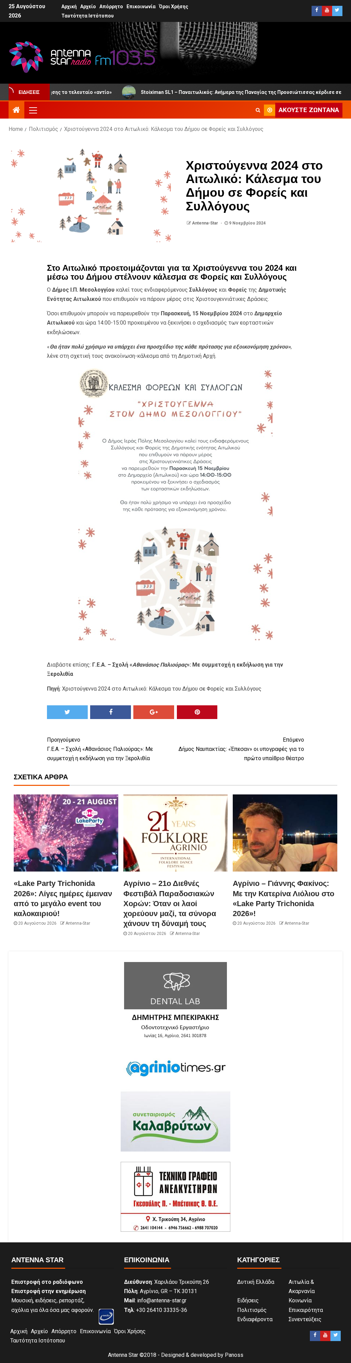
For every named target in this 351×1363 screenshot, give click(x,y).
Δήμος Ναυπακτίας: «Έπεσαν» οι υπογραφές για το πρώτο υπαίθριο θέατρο (241, 749)
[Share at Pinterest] (197, 712)
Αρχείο (88, 6)
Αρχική (69, 6)
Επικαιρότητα (306, 1310)
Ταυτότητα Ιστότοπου (87, 16)
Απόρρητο (111, 6)
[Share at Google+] (153, 712)
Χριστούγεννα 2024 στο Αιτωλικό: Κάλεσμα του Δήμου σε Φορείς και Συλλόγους (162, 688)
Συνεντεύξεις (305, 1319)
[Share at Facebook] (110, 712)
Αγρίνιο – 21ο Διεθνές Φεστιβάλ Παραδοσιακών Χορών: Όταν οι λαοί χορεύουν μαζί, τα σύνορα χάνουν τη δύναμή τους (169, 903)
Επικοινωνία (141, 6)
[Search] (258, 110)
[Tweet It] (67, 712)
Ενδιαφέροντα (255, 1319)
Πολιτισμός (252, 1310)
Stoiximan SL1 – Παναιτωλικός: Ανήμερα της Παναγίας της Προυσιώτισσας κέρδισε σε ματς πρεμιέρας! (219, 92)
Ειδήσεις (248, 1300)
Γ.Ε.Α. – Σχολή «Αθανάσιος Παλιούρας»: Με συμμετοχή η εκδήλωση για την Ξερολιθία (100, 749)
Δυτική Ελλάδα (255, 1282)
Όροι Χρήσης (173, 6)
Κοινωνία (300, 1300)
